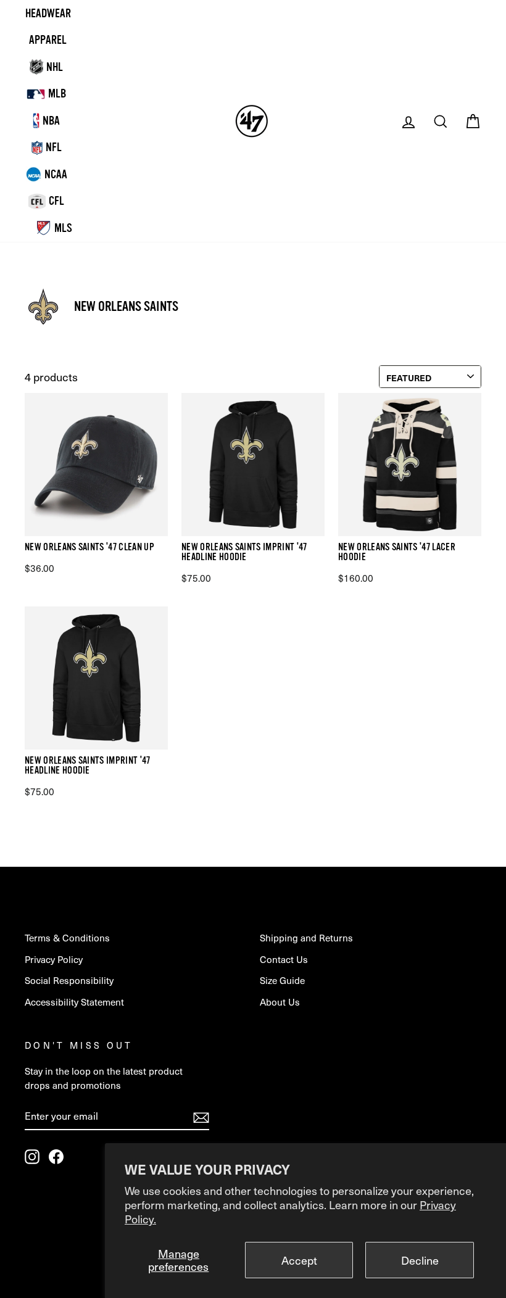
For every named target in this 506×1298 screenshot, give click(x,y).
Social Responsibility (69, 980)
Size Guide (282, 980)
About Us (280, 1001)
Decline (420, 1260)
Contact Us (284, 959)
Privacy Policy (54, 959)
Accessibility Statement (74, 1001)
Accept (299, 1260)
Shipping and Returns (306, 937)
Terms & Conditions (67, 937)
